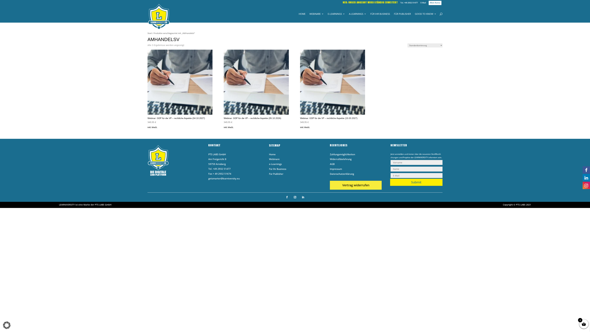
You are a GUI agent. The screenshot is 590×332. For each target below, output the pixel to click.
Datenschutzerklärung (342, 174)
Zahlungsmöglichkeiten (342, 154)
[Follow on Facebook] (287, 197)
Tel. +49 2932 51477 (409, 3)
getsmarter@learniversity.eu (224, 178)
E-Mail (423, 3)
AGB (332, 164)
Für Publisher (402, 14)
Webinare (315, 14)
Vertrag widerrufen (355, 185)
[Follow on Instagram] (295, 197)
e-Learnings (335, 14)
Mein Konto (435, 2)
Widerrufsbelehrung (341, 159)
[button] (7, 325)
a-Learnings (356, 14)
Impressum (336, 169)
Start (150, 33)
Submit (416, 182)
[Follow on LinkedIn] (303, 197)
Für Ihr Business (380, 14)
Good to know (424, 14)
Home (302, 14)
